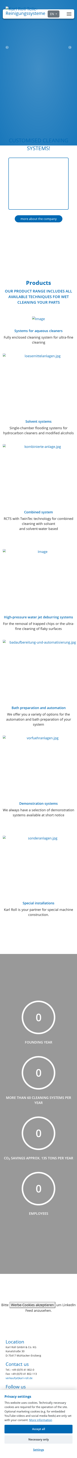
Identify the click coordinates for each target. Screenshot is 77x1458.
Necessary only (38, 1439)
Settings (38, 1449)
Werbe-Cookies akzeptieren (32, 1305)
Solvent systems (38, 421)
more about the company (39, 219)
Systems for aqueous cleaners (38, 330)
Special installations (38, 903)
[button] (7, 47)
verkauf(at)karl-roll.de (19, 1378)
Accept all (38, 1429)
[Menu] (69, 14)
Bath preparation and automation (39, 707)
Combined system (38, 512)
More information (40, 1420)
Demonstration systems (38, 803)
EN (52, 14)
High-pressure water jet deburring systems (38, 617)
